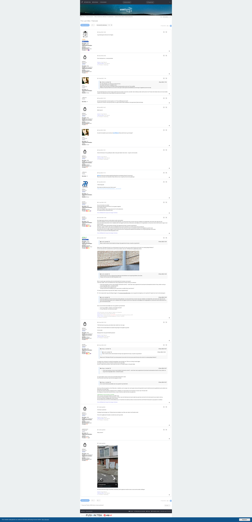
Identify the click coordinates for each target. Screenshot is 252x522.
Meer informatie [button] (45, 519)
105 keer (84, 435)
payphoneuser (85, 429)
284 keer (88, 209)
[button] (167, 26)
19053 (88, 241)
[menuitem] (127, 2)
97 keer (83, 195)
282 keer (84, 208)
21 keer (87, 92)
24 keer (83, 91)
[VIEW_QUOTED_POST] (110, 82)
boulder (83, 201)
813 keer (88, 47)
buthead (84, 61)
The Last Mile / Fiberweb (89, 21)
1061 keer (84, 244)
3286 (88, 66)
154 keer (88, 70)
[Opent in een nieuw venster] (108, 466)
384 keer (84, 46)
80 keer (87, 197)
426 (87, 433)
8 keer (90, 71)
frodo (83, 85)
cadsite (83, 39)
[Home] (126, 10)
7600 (88, 43)
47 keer (83, 69)
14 (87, 101)
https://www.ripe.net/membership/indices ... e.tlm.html (108, 188)
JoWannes (103, 82)
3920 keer (88, 245)
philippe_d (84, 237)
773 (87, 193)
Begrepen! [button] (244, 519)
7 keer (90, 48)
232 (87, 89)
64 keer (87, 436)
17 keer (90, 246)
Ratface (83, 189)
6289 (88, 206)
